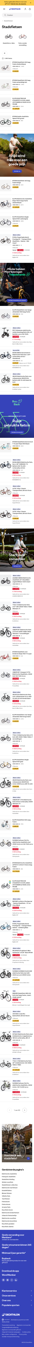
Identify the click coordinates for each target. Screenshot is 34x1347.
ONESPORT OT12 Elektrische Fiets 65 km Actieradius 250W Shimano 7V (22, 801)
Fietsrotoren (6, 1204)
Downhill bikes (7, 1190)
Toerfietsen (6, 1199)
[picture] (5, 67)
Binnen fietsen (7, 1193)
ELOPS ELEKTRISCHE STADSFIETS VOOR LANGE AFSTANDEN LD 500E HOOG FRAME (21, 101)
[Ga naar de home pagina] (14, 9)
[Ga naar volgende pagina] (24, 1110)
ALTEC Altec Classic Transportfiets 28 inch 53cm (21, 489)
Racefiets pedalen (8, 1224)
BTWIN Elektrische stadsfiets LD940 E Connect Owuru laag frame (22, 864)
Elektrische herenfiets (9, 1221)
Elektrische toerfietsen (9, 1187)
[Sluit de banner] (30, 2)
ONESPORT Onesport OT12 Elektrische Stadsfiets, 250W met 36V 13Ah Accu (22, 674)
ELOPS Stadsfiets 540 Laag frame (21, 821)
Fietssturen (6, 1201)
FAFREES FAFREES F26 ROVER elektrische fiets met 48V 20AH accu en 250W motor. (22, 973)
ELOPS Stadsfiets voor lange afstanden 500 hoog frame (22, 715)
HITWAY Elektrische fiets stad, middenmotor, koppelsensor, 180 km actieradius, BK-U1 (22, 1036)
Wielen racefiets (7, 1182)
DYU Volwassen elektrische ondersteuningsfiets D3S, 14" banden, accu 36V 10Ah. (22, 332)
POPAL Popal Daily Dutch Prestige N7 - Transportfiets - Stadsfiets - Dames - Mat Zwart (22, 240)
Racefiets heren (7, 1210)
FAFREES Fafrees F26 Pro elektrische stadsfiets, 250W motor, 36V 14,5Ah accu (22, 1085)
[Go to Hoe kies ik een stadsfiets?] (28, 1158)
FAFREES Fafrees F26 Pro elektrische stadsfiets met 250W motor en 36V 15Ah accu (22, 842)
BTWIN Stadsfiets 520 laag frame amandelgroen (21, 81)
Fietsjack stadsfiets (8, 1176)
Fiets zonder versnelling (22, 44)
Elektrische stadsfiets (9, 1174)
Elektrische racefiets (9, 1218)
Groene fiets (6, 1207)
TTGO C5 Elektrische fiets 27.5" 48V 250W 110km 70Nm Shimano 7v (22, 606)
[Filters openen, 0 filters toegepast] (4, 53)
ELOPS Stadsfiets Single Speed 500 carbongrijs (20, 218)
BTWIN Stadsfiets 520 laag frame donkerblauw (21, 63)
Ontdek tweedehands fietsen (17, 300)
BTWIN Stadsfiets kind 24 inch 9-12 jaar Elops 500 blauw (22, 443)
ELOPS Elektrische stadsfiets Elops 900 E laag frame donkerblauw (22, 200)
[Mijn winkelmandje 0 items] (30, 9)
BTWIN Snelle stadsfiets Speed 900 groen (20, 117)
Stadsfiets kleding (8, 1179)
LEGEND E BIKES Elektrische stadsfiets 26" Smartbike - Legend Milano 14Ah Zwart (21, 580)
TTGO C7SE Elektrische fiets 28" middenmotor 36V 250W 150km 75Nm (22, 1063)
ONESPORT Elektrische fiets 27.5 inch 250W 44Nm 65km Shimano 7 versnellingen (21, 631)
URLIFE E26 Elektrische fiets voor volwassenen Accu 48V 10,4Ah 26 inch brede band (22, 696)
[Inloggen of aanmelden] (25, 9)
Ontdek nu (17, 171)
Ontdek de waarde (17, 432)
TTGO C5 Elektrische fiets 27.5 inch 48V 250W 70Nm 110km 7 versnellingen (22, 737)
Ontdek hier (17, 566)
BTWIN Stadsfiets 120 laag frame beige (21, 181)
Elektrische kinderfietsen (10, 1212)
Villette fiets (6, 1196)
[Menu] (4, 9)
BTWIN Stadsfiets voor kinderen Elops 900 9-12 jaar (22, 653)
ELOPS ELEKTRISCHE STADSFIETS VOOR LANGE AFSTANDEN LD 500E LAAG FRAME (21, 883)
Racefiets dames (8, 1226)
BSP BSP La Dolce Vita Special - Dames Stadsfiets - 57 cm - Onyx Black (22, 903)
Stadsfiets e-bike (9, 43)
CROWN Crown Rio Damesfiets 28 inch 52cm (21, 1014)
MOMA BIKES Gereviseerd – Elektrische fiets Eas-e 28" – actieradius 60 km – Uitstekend (21, 355)
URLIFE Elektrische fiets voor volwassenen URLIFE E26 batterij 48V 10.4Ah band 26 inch (22, 379)
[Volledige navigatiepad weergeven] (2, 21)
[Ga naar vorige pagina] (9, 1110)
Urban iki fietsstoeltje (9, 1215)
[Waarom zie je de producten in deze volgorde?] (3, 58)
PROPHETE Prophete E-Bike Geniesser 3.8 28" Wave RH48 (22, 951)
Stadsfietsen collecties (10, 1185)
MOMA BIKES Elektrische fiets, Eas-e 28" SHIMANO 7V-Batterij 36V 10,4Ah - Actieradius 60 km (22, 465)
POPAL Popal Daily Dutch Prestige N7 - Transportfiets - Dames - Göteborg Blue (22, 925)
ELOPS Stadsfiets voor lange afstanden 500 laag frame (22, 311)
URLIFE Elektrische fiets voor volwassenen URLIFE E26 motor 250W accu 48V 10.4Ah (22, 782)
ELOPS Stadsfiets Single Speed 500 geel (20, 760)
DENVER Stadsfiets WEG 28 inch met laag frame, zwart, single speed (21, 995)
